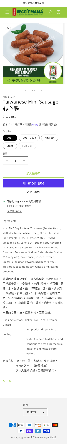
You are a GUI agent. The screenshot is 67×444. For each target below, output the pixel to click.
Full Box (28, 146)
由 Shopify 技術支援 (46, 437)
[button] (7, 12)
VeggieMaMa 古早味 (27, 437)
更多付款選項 (33, 191)
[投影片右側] (41, 90)
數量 (5, 153)
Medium (49, 137)
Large (9, 145)
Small (9, 137)
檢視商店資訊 (14, 211)
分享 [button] (8, 381)
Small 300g (29, 137)
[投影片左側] (26, 90)
